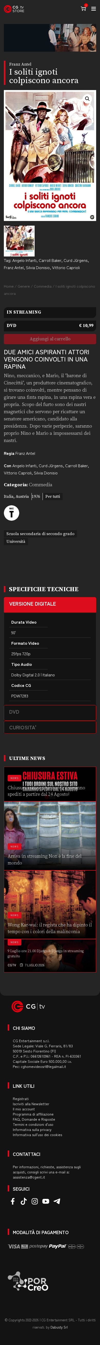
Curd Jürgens (76, 260)
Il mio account (24, 1108)
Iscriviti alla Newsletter (31, 1103)
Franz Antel (14, 267)
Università (15, 541)
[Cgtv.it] (14, 9)
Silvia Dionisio (38, 267)
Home (9, 286)
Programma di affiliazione (33, 1114)
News (14, 778)
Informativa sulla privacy (32, 1129)
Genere (24, 286)
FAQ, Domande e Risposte (34, 1119)
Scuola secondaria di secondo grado (40, 533)
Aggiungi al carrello (50, 339)
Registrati (21, 1098)
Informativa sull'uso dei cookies (37, 1134)
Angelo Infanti (24, 260)
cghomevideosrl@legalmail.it (43, 1066)
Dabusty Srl (59, 1327)
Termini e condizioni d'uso (33, 1124)
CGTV (12, 965)
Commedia (43, 286)
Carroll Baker (50, 260)
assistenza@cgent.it (29, 1177)
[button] (87, 98)
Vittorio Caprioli (66, 267)
